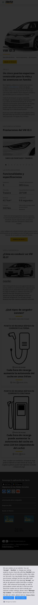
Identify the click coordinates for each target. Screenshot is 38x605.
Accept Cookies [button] (8, 598)
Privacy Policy (30, 595)
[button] (9, 601)
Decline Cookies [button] (21, 598)
